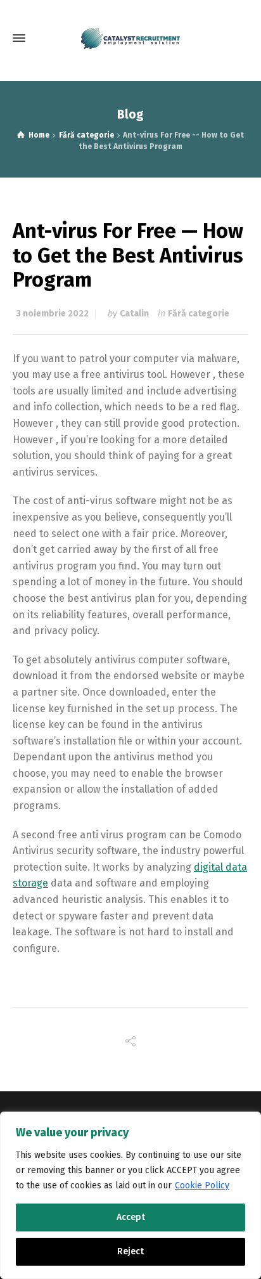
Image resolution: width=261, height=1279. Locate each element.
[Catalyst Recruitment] (130, 38)
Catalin (134, 313)
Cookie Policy (202, 1185)
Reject (130, 1251)
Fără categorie (198, 313)
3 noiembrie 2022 (52, 313)
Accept (131, 1217)
